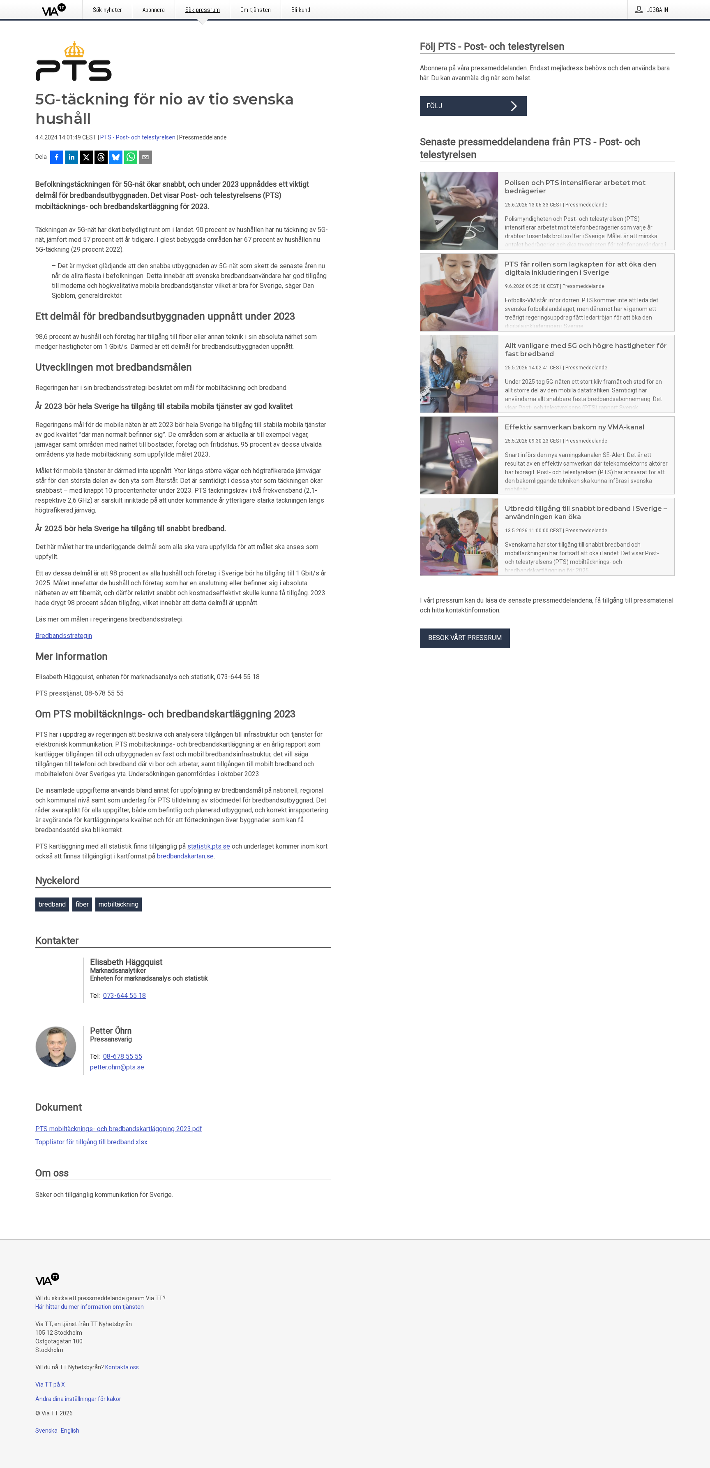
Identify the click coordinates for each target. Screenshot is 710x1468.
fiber (82, 904)
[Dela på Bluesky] (115, 158)
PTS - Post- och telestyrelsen (137, 137)
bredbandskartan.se (185, 856)
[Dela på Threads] (101, 158)
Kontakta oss (122, 1367)
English (70, 1430)
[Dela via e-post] (145, 158)
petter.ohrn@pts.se (117, 1067)
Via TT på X (50, 1384)
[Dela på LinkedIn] (71, 158)
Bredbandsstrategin (63, 636)
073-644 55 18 (124, 996)
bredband (52, 904)
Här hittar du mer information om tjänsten (89, 1306)
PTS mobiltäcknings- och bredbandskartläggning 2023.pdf (118, 1129)
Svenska (46, 1430)
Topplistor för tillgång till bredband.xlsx (91, 1142)
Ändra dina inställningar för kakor (78, 1399)
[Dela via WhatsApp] (130, 158)
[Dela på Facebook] (56, 158)
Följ (434, 106)
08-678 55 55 (122, 1056)
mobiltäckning (118, 904)
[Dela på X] (86, 158)
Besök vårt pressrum (465, 638)
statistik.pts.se (208, 846)
